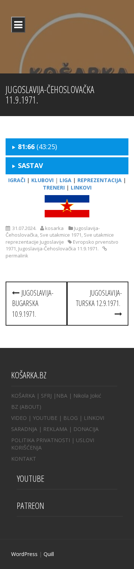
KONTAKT (23, 458)
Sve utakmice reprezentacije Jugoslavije (60, 238)
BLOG (70, 417)
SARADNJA (24, 428)
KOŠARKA (23, 395)
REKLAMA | (58, 428)
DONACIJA (86, 428)
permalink (17, 255)
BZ (14, 406)
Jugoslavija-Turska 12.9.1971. (99, 298)
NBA (61, 395)
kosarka (54, 228)
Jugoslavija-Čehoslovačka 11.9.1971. (58, 248)
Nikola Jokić (87, 395)
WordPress (24, 554)
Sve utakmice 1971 (61, 234)
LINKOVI (94, 417)
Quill (49, 554)
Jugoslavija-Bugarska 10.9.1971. (33, 303)
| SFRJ (44, 395)
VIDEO (19, 417)
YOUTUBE (45, 417)
